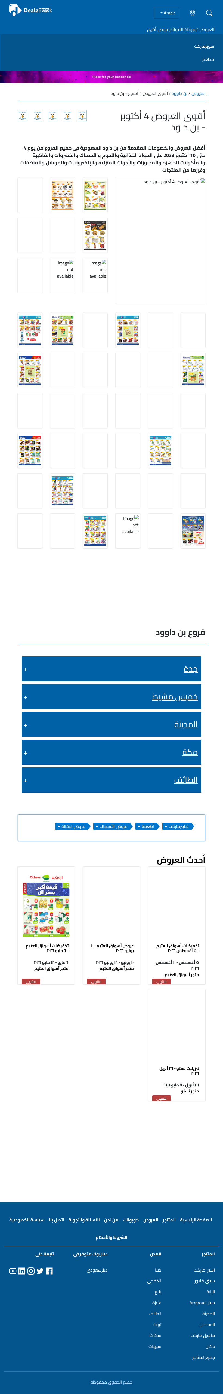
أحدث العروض (181, 859)
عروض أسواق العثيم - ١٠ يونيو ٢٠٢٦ (112, 948)
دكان (210, 1346)
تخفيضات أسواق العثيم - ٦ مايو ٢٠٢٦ (47, 948)
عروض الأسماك (113, 826)
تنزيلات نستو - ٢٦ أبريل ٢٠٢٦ (179, 1070)
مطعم (208, 59)
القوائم (176, 29)
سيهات (154, 1346)
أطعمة (148, 826)
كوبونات (192, 29)
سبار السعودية (202, 1303)
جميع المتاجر (204, 1357)
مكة (190, 752)
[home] (30, 10)
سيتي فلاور (205, 1281)
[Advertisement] (111, 1148)
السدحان (207, 1324)
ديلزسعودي (97, 1270)
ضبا (158, 1270)
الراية (211, 1292)
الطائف (186, 779)
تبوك (157, 1324)
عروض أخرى (158, 29)
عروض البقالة (73, 826)
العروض (207, 29)
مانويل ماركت (203, 1335)
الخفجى (154, 1281)
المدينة (186, 724)
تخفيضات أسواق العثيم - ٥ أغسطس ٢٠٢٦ (177, 948)
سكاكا (155, 1335)
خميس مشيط (175, 696)
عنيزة (156, 1303)
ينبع (158, 1292)
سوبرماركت (204, 46)
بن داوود (179, 93)
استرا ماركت (204, 1270)
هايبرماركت (179, 826)
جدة (191, 668)
